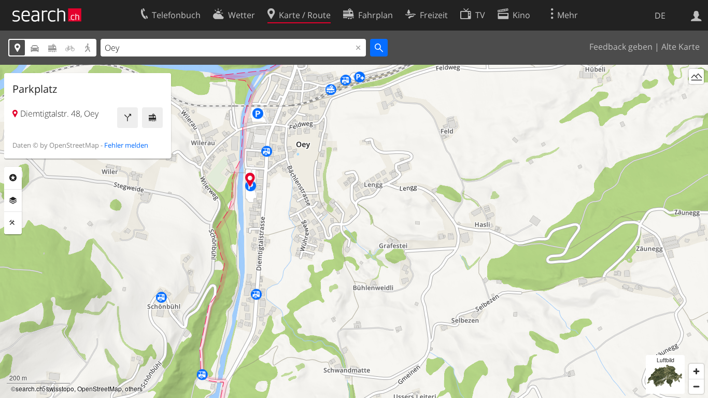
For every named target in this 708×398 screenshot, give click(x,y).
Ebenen (13, 200)
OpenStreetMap (99, 388)
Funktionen (13, 223)
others (134, 388)
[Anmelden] (696, 15)
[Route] (127, 117)
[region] (354, 231)
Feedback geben (621, 46)
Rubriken (13, 178)
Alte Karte (680, 46)
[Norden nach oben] (696, 95)
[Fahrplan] (152, 117)
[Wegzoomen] (696, 386)
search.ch (29, 388)
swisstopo (60, 388)
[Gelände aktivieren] (696, 76)
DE (660, 15)
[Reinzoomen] (696, 371)
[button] (250, 179)
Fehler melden (126, 145)
